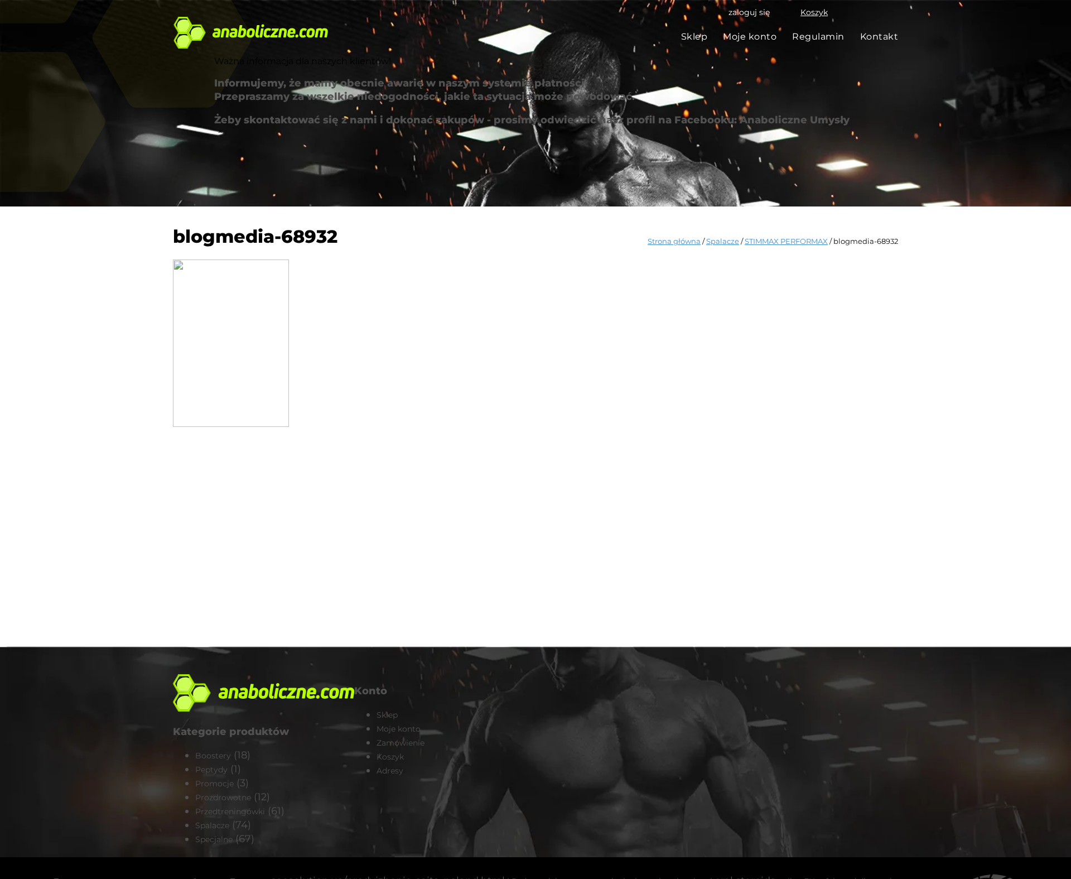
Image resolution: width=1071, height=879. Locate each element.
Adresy (390, 771)
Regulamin (818, 36)
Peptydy (211, 770)
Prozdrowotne (223, 797)
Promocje (214, 784)
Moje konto (749, 36)
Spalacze (722, 241)
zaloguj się (749, 12)
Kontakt (879, 36)
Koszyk (814, 12)
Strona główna (674, 241)
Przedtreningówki (230, 811)
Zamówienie (400, 743)
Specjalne (214, 839)
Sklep (694, 36)
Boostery (213, 756)
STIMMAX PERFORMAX (786, 241)
